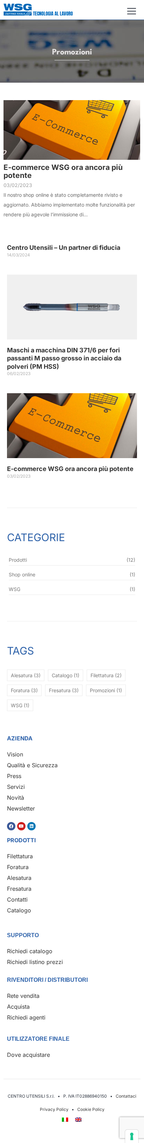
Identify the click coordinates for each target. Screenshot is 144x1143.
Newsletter (21, 808)
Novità (15, 797)
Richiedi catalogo (29, 951)
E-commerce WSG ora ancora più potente (63, 171)
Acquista (18, 1006)
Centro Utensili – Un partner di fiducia (63, 247)
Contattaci (126, 1096)
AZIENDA (20, 738)
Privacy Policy (54, 1109)
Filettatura (20, 856)
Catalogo (19, 910)
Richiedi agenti (26, 1017)
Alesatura (19, 877)
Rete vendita (23, 995)
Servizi (16, 786)
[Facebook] (11, 826)
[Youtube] (21, 826)
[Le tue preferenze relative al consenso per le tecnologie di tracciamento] (131, 1136)
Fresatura (19, 888)
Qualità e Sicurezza (32, 765)
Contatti (17, 899)
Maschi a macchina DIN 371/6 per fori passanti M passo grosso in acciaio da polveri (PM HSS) (64, 358)
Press (14, 775)
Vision (15, 754)
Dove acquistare (28, 1054)
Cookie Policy (91, 1109)
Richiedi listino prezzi (35, 961)
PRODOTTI (21, 840)
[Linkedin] (31, 826)
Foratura (18, 867)
